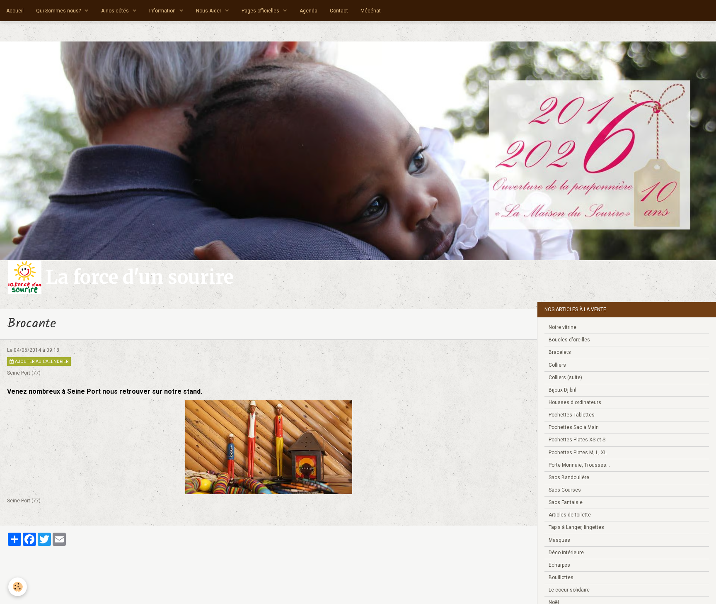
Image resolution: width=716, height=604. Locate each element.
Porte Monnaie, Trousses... (579, 465)
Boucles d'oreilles (569, 340)
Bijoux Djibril (562, 390)
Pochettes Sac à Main (574, 427)
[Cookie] (17, 586)
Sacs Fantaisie (566, 502)
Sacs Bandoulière (569, 477)
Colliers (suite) (565, 377)
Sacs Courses (565, 490)
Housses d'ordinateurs (575, 402)
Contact (339, 11)
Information (163, 11)
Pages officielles (261, 11)
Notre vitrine (562, 327)
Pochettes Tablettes (572, 415)
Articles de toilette (570, 515)
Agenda (308, 11)
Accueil (15, 11)
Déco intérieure (566, 552)
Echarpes (559, 565)
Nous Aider (209, 11)
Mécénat (370, 11)
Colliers (557, 365)
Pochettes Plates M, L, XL (578, 452)
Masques (559, 540)
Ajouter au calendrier (41, 361)
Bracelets (560, 352)
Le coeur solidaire (569, 590)
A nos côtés (115, 11)
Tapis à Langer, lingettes (576, 527)
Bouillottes (561, 577)
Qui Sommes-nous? (59, 11)
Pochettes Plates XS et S (577, 440)
